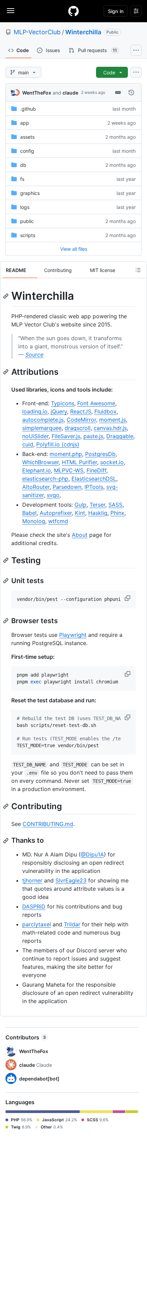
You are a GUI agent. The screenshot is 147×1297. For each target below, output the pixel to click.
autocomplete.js (43, 419)
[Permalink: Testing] (6, 560)
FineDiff (96, 470)
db (23, 165)
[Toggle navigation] (10, 10)
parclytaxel (36, 924)
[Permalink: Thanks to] (6, 840)
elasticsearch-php (45, 478)
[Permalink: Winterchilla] (6, 296)
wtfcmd (58, 521)
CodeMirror (81, 419)
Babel (29, 512)
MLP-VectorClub (37, 32)
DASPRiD (33, 906)
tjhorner (32, 880)
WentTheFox (36, 93)
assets (27, 137)
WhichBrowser (40, 462)
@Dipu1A (92, 854)
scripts (27, 235)
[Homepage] (73, 10)
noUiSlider (35, 436)
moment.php (66, 453)
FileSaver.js (66, 436)
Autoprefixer (56, 512)
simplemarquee (42, 427)
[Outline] (138, 269)
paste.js (93, 436)
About (80, 534)
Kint (80, 512)
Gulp (80, 504)
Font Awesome (96, 403)
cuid (27, 444)
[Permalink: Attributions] (6, 371)
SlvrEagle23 (70, 880)
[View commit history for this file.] (131, 92)
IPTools (93, 486)
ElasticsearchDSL (93, 478)
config (27, 151)
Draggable (119, 436)
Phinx (117, 512)
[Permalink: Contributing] (6, 806)
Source (34, 354)
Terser (97, 504)
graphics (30, 193)
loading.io (35, 411)
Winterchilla (83, 32)
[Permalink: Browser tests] (6, 621)
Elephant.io (36, 470)
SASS (115, 504)
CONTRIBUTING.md (48, 823)
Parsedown (67, 486)
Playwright (72, 634)
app (24, 123)
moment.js (112, 419)
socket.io (112, 462)
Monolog (33, 521)
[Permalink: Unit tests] (6, 580)
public (27, 221)
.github (28, 109)
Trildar (72, 924)
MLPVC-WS (68, 470)
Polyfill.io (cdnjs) (57, 444)
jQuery (59, 411)
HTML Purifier (79, 462)
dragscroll (78, 427)
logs (24, 207)
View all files (73, 249)
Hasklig (97, 512)
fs (22, 179)
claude (70, 93)
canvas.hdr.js (110, 427)
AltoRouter (36, 486)
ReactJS (80, 411)
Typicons (62, 403)
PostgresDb (100, 453)
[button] (128, 598)
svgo (53, 495)
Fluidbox (105, 411)
